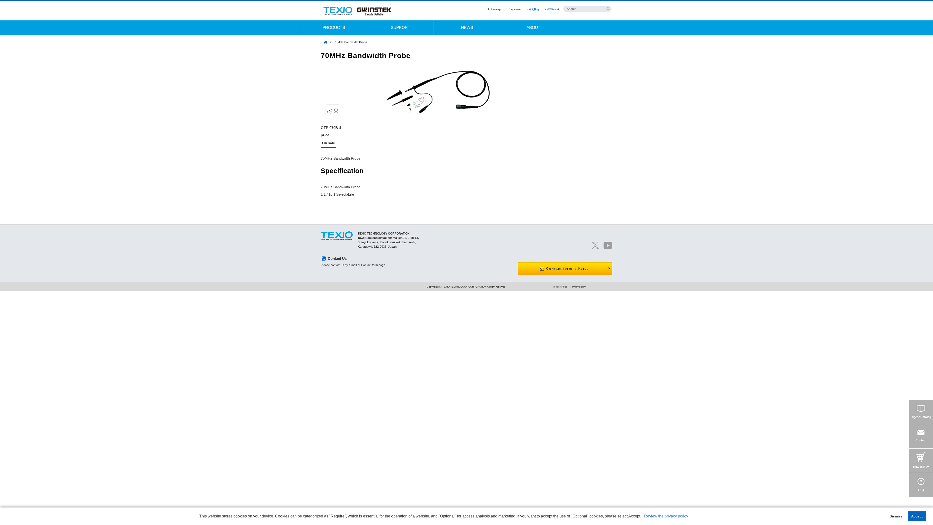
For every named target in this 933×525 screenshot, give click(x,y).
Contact (921, 440)
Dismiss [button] (896, 516)
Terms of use (560, 286)
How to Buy (921, 467)
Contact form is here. (566, 269)
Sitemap (496, 9)
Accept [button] (917, 516)
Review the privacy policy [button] (666, 516)
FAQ (921, 490)
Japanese (515, 9)
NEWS (467, 27)
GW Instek (553, 9)
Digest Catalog (921, 417)
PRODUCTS (333, 27)
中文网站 (534, 9)
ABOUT (533, 27)
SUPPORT (400, 27)
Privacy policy (578, 286)
